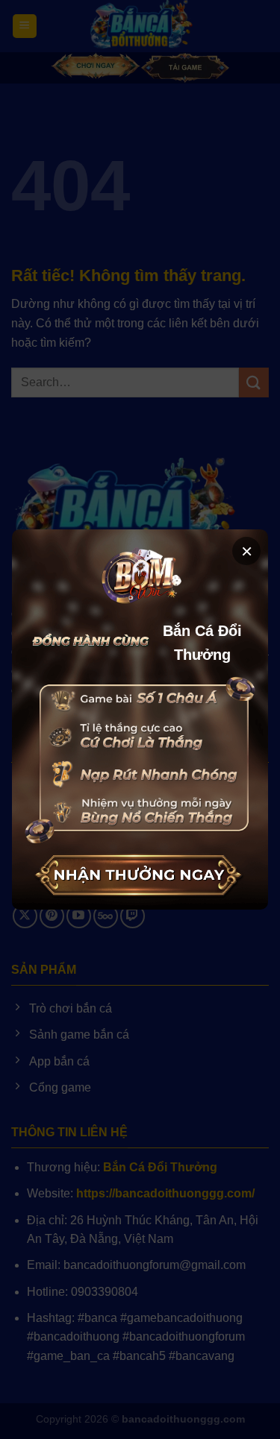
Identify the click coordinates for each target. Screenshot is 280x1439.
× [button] (246, 551)
